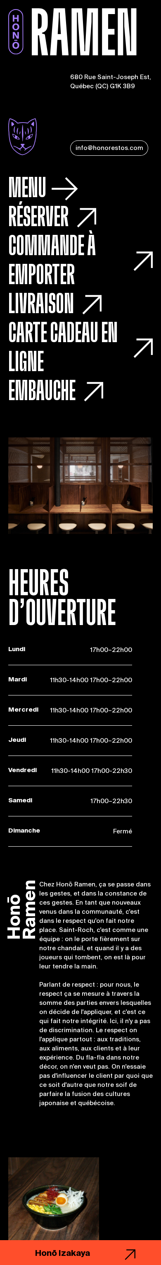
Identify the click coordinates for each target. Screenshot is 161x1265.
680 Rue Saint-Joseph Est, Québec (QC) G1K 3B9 (110, 81)
